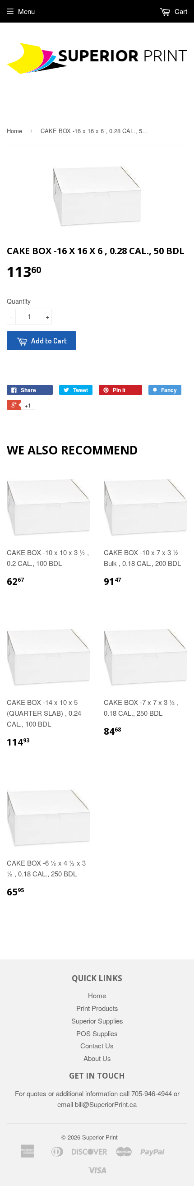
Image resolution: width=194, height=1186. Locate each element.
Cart (180, 11)
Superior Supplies (97, 1020)
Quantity (19, 301)
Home (14, 130)
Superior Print (100, 1137)
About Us (97, 1058)
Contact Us (97, 1045)
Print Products (97, 1008)
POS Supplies (97, 1033)
